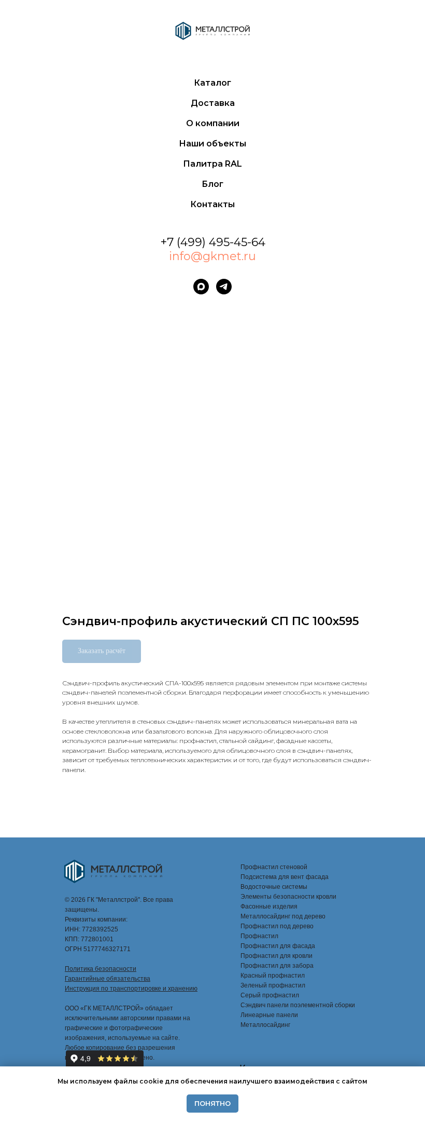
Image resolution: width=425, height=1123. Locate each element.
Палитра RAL (212, 164)
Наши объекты (212, 143)
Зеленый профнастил (272, 985)
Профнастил (259, 936)
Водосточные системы (273, 886)
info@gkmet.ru (212, 256)
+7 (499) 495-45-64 (212, 242)
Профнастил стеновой (273, 867)
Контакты (212, 204)
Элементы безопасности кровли (288, 896)
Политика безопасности (100, 968)
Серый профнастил (269, 995)
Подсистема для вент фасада (284, 877)
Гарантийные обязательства (107, 978)
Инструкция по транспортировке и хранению (131, 988)
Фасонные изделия (269, 906)
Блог (212, 184)
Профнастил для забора (277, 965)
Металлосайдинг (265, 1025)
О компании (212, 123)
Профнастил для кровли (276, 955)
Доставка (213, 103)
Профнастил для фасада (277, 946)
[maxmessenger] (201, 286)
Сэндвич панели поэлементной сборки (297, 1005)
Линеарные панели (269, 1015)
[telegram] (224, 286)
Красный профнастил (272, 975)
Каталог (212, 83)
